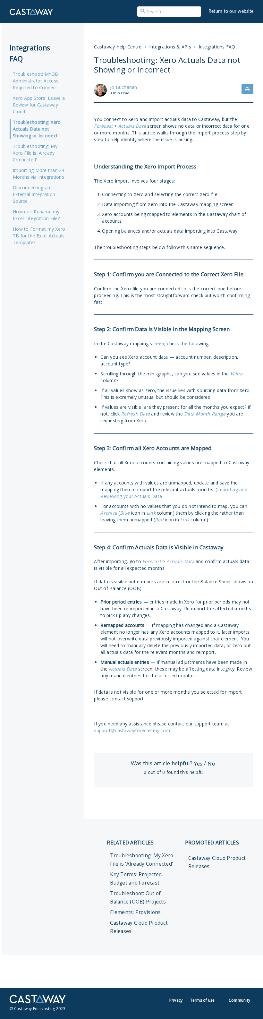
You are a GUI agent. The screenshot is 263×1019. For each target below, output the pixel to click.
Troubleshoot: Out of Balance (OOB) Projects (138, 897)
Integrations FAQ (217, 47)
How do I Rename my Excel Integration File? (36, 215)
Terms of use (202, 1000)
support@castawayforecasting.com (132, 730)
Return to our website (230, 11)
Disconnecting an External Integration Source (34, 194)
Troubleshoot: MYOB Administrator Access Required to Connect (35, 80)
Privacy (176, 1000)
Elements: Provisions (135, 912)
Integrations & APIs (170, 47)
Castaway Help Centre (117, 47)
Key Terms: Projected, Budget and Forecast (136, 878)
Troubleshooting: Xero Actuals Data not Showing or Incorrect (37, 129)
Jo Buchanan (123, 87)
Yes (198, 763)
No (211, 763)
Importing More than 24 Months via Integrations (38, 173)
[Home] (31, 12)
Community (239, 1000)
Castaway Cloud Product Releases (139, 927)
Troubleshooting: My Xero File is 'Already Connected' (35, 153)
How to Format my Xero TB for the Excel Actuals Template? (39, 235)
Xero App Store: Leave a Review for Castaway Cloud (39, 105)
